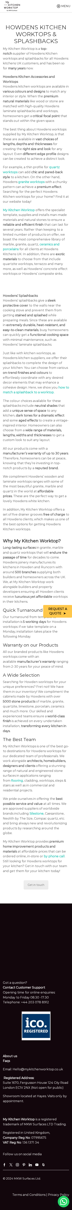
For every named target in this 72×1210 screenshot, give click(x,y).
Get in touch (36, 885)
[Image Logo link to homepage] (12, 6)
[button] (63, 1201)
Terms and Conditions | (30, 1195)
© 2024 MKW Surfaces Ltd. (22, 1178)
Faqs (6, 1061)
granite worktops (31, 182)
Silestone (37, 813)
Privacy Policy (58, 1195)
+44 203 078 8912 (35, 1002)
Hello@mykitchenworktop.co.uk (38, 1069)
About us (10, 1056)
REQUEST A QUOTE (57, 611)
